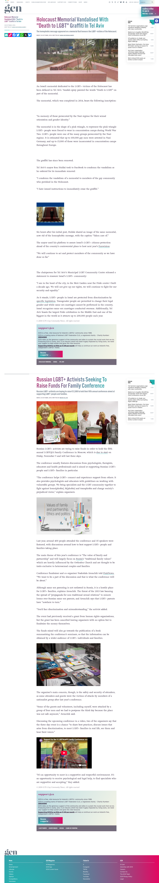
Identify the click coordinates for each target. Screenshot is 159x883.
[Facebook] (14, 35)
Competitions (72, 2)
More (85, 2)
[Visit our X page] (112, 2)
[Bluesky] (29, 35)
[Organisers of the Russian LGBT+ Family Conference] (77, 422)
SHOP (80, 2)
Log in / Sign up (134, 2)
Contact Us (123, 872)
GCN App (49, 867)
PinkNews (108, 573)
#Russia (61, 828)
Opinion (11, 876)
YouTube (86, 876)
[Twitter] (18, 35)
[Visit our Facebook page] (124, 2)
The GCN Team (125, 874)
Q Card (122, 864)
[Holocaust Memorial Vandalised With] (77, 60)
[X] (26, 35)
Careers (122, 869)
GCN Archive (52, 2)
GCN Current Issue (52, 869)
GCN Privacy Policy (126, 876)
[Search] (152, 2)
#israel (55, 362)
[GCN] (11, 854)
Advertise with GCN (126, 867)
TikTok (85, 869)
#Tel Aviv (61, 362)
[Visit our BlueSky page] (121, 2)
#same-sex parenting (71, 828)
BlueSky (85, 872)
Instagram (86, 867)
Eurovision (104, 246)
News (12, 2)
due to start (102, 452)
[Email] (6, 35)
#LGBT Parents (43, 828)
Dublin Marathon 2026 (39, 2)
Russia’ (79, 558)
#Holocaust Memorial (45, 362)
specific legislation (46, 301)
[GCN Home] (13, 9)
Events (11, 872)
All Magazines (50, 864)
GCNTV (28, 2)
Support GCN (62, 2)
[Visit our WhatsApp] (110, 2)
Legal (122, 879)
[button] (156, 20)
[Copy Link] (10, 35)
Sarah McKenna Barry (67, 35)
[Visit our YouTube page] (126, 2)
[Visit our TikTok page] (118, 2)
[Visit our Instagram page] (115, 2)
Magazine (20, 2)
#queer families (53, 828)
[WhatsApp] (22, 35)
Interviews (12, 881)
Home (7, 2)
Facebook (86, 874)
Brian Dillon (64, 397)
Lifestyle (11, 869)
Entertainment (13, 867)
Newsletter (86, 879)
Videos (11, 874)
